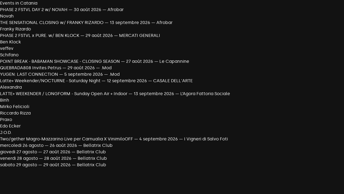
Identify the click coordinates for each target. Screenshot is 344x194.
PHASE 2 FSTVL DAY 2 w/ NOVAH (33, 9)
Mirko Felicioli (14, 106)
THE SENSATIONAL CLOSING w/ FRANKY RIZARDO (51, 22)
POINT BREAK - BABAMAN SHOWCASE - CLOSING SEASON (60, 61)
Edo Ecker (10, 126)
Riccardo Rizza (15, 113)
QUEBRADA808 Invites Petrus (30, 67)
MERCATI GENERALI (139, 35)
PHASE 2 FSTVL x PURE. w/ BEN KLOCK (39, 35)
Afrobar (116, 9)
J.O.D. (6, 132)
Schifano (9, 54)
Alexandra (11, 87)
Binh (4, 100)
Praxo (6, 119)
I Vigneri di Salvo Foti (206, 138)
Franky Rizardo (15, 29)
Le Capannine (174, 61)
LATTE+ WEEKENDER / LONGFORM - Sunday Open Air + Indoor (63, 93)
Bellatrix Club (98, 145)
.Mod (106, 67)
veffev (6, 48)
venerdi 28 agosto (19, 158)
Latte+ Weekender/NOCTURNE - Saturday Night (50, 80)
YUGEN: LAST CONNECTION (29, 74)
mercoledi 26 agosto (22, 145)
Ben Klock (10, 41)
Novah (7, 16)
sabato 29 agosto (19, 164)
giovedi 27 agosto (19, 151)
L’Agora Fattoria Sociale (205, 93)
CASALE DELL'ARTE (173, 80)
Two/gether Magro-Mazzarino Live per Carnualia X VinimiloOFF (66, 138)
